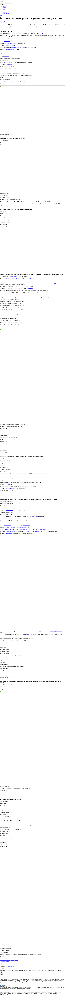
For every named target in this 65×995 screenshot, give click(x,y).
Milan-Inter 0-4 (19, 278)
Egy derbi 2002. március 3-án (10, 62)
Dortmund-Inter (7, 41)
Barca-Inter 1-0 (15, 276)
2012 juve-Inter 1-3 (8, 484)
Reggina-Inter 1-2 (9, 45)
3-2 (55, 283)
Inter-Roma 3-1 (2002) (39, 33)
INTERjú (4, 9)
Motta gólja (41, 631)
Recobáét (27, 634)
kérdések (16, 958)
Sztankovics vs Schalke (10, 531)
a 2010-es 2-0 (34, 516)
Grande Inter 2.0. (6, 13)
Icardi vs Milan (36, 531)
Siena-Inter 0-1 (18, 286)
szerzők (24, 958)
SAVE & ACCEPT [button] (4, 994)
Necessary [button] (2, 983)
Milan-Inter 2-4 (11, 288)
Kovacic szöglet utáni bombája (56, 631)
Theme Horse (7, 967)
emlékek (4, 958)
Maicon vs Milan (26, 525)
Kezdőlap (4, 6)
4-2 (28, 507)
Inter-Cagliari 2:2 (6, 68)
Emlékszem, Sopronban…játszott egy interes (9, 960)
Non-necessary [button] (3, 989)
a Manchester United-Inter (16, 47)
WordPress (11, 968)
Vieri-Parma (6, 527)
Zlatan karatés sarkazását (22, 529)
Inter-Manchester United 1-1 (10, 49)
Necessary (4, 985)
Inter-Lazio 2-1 (9, 66)
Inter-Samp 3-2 (28, 278)
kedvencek (11, 958)
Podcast (4, 11)
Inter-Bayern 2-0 (9, 278)
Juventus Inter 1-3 (8, 292)
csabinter (2, 22)
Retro (4, 8)
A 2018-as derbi (9, 64)
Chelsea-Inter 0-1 (29, 288)
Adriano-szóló (12, 527)
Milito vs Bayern (7, 525)
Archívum (5, 12)
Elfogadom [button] (59, 970)
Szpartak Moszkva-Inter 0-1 (11, 43)
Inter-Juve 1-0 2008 (10, 488)
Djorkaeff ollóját (7, 529)
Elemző (4, 7)
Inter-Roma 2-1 (6, 56)
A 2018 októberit (9, 510)
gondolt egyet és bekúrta (27, 531)
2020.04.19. (2, 21)
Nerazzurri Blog (11, 966)
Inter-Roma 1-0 (9, 286)
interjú (7, 958)
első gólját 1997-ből (42, 529)
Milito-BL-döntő (22, 527)
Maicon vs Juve (9, 533)
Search (1, 1)
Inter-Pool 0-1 (10, 60)
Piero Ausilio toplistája (4, 961)
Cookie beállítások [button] (51, 970)
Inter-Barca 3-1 (20, 288)
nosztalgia (20, 958)
